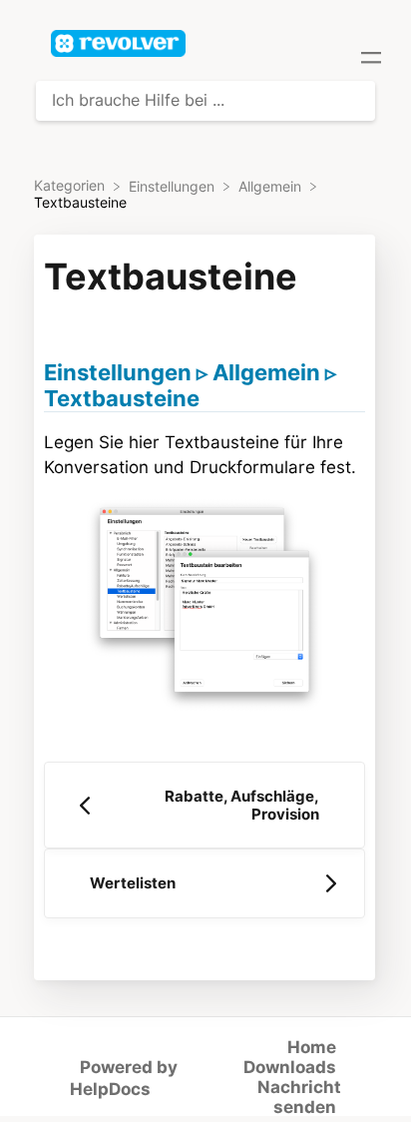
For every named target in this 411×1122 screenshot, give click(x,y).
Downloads (289, 1067)
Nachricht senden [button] (299, 1097)
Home (311, 1047)
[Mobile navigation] (371, 60)
